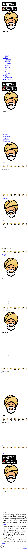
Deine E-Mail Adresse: (4, 191)
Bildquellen (6, 57)
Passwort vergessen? (4, 254)
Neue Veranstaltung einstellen (8, 59)
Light (8, 512)
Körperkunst (4, 524)
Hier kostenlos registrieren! (5, 198)
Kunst (4, 527)
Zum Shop (6, 69)
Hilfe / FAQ (6, 71)
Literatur (4, 529)
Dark (6, 512)
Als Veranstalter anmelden (8, 60)
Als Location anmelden (7, 66)
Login (2, 192)
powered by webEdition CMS (25, 548)
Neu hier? (3, 450)
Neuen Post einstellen (7, 76)
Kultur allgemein (5, 525)
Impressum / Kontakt (7, 55)
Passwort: (3, 444)
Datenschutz (6, 56)
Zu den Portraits (6, 62)
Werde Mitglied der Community (8, 77)
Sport (3, 536)
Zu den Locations (7, 65)
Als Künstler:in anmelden (8, 63)
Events (1, 372)
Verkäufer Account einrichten (8, 70)
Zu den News (6, 72)
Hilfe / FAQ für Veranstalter (8, 67)
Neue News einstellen (7, 73)
